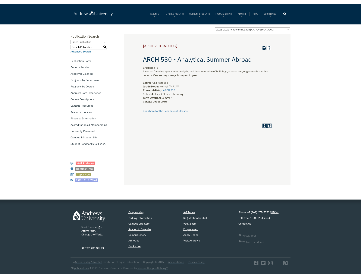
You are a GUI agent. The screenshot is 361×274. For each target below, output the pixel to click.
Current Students (199, 14)
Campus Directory (138, 223)
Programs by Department (85, 80)
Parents (154, 14)
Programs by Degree (82, 86)
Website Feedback (253, 242)
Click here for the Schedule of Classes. (165, 111)
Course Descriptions (83, 99)
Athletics (133, 240)
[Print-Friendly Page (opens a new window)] (264, 48)
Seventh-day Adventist (88, 262)
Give (255, 14)
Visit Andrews (191, 240)
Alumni (242, 14)
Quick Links (270, 14)
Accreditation (176, 262)
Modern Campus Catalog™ (152, 268)
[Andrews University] (98, 13)
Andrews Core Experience (86, 93)
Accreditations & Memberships (89, 125)
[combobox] (252, 29)
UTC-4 (274, 212)
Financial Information (83, 118)
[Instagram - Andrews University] (270, 264)
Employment (190, 229)
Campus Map (135, 212)
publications (81, 268)
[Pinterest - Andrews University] (285, 264)
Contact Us (244, 223)
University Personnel (83, 131)
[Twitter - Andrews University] (263, 264)
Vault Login (189, 223)
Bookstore (134, 246)
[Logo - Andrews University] (89, 218)
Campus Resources (82, 106)
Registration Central (195, 218)
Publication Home (81, 61)
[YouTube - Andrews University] (278, 264)
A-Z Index (189, 212)
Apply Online (191, 235)
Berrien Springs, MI (92, 248)
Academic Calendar (82, 74)
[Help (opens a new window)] (269, 48)
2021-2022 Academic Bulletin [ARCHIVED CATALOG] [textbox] (245, 30)
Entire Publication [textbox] (81, 42)
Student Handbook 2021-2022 (88, 144)
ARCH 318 (169, 90)
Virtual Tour (249, 236)
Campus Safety (137, 235)
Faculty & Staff (223, 14)
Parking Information (140, 218)
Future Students (174, 14)
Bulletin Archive (80, 67)
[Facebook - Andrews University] (256, 264)
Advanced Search (81, 51)
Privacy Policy (196, 262)
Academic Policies (81, 112)
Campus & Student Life (84, 137)
